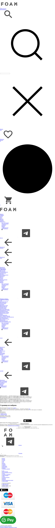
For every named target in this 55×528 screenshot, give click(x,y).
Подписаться (25, 423)
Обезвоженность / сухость (5, 310)
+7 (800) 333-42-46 (3, 414)
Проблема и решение (4, 298)
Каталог (1, 214)
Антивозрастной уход (4, 301)
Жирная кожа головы (4, 305)
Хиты (1, 258)
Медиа (1, 348)
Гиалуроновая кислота (4, 274)
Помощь (1, 129)
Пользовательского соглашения (13, 425)
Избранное (2, 139)
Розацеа (1, 314)
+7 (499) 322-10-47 (5, 227)
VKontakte (20, 453)
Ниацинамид (2, 275)
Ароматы (2, 220)
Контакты (3, 225)
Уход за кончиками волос (4, 318)
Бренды (3, 458)
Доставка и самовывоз (6, 474)
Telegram (20, 445)
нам (29, 408)
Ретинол (1, 277)
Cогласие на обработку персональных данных (8, 527)
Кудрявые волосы (3, 307)
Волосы (1, 218)
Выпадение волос (3, 302)
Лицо (3, 461)
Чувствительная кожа (4, 320)
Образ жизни (2, 221)
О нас (3, 470)
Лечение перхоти (3, 308)
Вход (1, 130)
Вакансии (4, 478)
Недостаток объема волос (4, 309)
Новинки (1, 248)
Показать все (2, 247)
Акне (1, 300)
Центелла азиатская (3, 279)
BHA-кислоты (2, 271)
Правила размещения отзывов (7, 480)
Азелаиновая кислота (4, 272)
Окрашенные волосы (4, 311)
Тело (1, 217)
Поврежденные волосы (4, 313)
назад (9, 407)
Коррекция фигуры (3, 306)
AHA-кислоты (2, 270)
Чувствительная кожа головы (5, 321)
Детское (3, 460)
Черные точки (2, 319)
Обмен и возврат (5, 475)
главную (14, 407)
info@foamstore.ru (3, 9)
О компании (4, 224)
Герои (1, 351)
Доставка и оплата (5, 223)
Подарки (1, 354)
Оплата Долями (5, 481)
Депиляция (2, 304)
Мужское (2, 219)
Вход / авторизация (5, 222)
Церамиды (2, 280)
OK (0, 410)
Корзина (1, 141)
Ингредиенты (2, 268)
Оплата (3, 473)
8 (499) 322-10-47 (3, 8)
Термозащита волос (3, 315)
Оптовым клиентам (5, 477)
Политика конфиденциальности (6, 526)
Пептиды (1, 276)
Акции (3, 476)
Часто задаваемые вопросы (7, 472)
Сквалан (1, 278)
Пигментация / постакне (4, 312)
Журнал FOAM (5, 471)
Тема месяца (2, 353)
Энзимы (1, 281)
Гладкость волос (3, 303)
